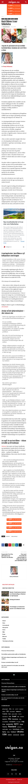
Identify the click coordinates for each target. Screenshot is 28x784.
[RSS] (12, 774)
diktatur (4, 711)
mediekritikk (9, 724)
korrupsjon (19, 721)
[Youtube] (19, 774)
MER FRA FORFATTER (8, 588)
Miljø (6, 18)
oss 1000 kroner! (16, 14)
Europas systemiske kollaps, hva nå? (9, 662)
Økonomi (4, 636)
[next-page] (5, 614)
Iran (10, 716)
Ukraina (20, 731)
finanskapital (12, 711)
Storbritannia (16, 729)
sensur (10, 729)
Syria (4, 732)
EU (8, 711)
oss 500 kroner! (16, 11)
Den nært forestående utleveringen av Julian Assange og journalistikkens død (21, 557)
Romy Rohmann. (7, 66)
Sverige (22, 729)
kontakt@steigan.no (17, 764)
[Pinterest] (9, 544)
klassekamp (15, 719)
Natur (9, 18)
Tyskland (13, 732)
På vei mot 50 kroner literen (7, 650)
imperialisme (5, 716)
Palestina (4, 726)
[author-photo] (14, 574)
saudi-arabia (5, 729)
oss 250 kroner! (16, 8)
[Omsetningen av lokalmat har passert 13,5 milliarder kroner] (5, 608)
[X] (6, 544)
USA (4, 734)
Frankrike (4, 714)
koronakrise (12, 721)
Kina (9, 719)
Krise (3, 724)
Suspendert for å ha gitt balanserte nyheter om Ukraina (7, 555)
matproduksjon (14, 536)
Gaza (9, 714)
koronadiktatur (5, 721)
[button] (2, 2)
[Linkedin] (16, 544)
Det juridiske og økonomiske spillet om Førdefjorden (13, 654)
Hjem (2, 16)
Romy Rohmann (6, 26)
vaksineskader (16, 734)
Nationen (4, 446)
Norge (12, 18)
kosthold (8, 536)
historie (20, 713)
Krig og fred (5, 627)
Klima (20, 719)
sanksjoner (19, 726)
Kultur (3, 629)
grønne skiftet (14, 713)
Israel (14, 716)
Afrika (10, 709)
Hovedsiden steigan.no (11, 779)
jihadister (22, 716)
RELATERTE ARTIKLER (8, 584)
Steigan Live (19, 779)
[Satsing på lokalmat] (5, 601)
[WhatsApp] (13, 544)
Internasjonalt (5, 625)
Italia (18, 716)
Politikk (16, 18)
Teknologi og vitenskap (7, 641)
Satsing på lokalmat (15, 599)
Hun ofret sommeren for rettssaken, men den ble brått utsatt (12, 666)
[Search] (26, 2)
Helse (3, 18)
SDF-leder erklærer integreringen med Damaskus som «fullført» (13, 658)
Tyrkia (8, 732)
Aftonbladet (4, 306)
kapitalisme (4, 719)
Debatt (4, 620)
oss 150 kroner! (16, 5)
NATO (16, 724)
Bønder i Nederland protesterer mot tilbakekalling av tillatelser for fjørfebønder (18, 593)
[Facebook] (2, 544)
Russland (12, 726)
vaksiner (10, 734)
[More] (23, 544)
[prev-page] (2, 614)
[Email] (20, 544)
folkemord (18, 711)
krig (23, 721)
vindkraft (22, 734)
